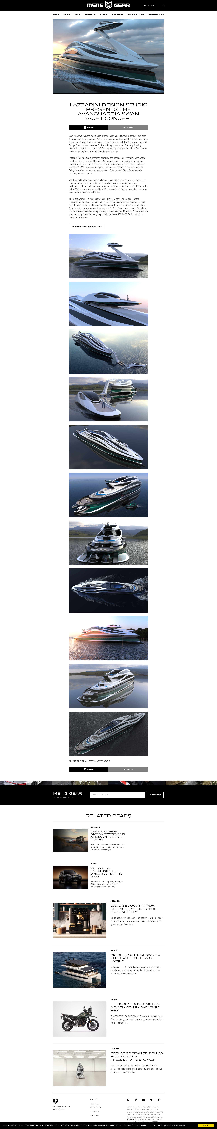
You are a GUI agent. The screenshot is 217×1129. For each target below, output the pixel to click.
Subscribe (155, 795)
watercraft (78, 211)
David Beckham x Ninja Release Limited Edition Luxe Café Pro (134, 909)
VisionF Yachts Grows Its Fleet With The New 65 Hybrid (135, 958)
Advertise (96, 1108)
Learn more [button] (180, 1125)
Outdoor (95, 827)
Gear (56, 14)
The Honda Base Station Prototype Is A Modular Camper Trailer (108, 835)
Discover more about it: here (87, 226)
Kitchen (115, 901)
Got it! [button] (205, 1125)
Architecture (135, 14)
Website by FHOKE (59, 1109)
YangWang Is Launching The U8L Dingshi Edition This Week (107, 872)
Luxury (115, 1049)
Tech (77, 14)
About (93, 1099)
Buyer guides (156, 14)
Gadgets (90, 14)
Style (103, 14)
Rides (67, 14)
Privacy (94, 1112)
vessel (109, 148)
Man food (117, 14)
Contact (95, 1103)
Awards (94, 1116)
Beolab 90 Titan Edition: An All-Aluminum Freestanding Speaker (137, 1056)
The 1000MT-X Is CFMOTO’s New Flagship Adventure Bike (135, 1007)
